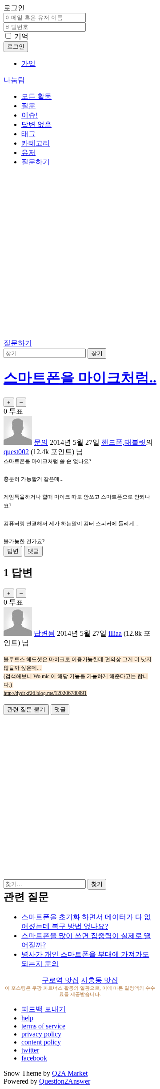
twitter (30, 1050)
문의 (41, 442)
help (27, 1018)
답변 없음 (36, 124)
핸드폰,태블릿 (123, 442)
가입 (28, 63)
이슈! (29, 115)
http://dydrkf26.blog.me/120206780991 (45, 693)
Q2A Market (70, 1073)
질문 (28, 106)
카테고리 (35, 143)
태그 (28, 134)
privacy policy (41, 1034)
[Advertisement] (80, 254)
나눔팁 (14, 80)
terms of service (43, 1026)
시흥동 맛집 (99, 980)
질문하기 (35, 162)
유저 (28, 152)
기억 (21, 36)
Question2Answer (64, 1081)
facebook (34, 1058)
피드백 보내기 (43, 1009)
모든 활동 (36, 96)
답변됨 (44, 633)
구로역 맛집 (60, 980)
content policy (41, 1042)
